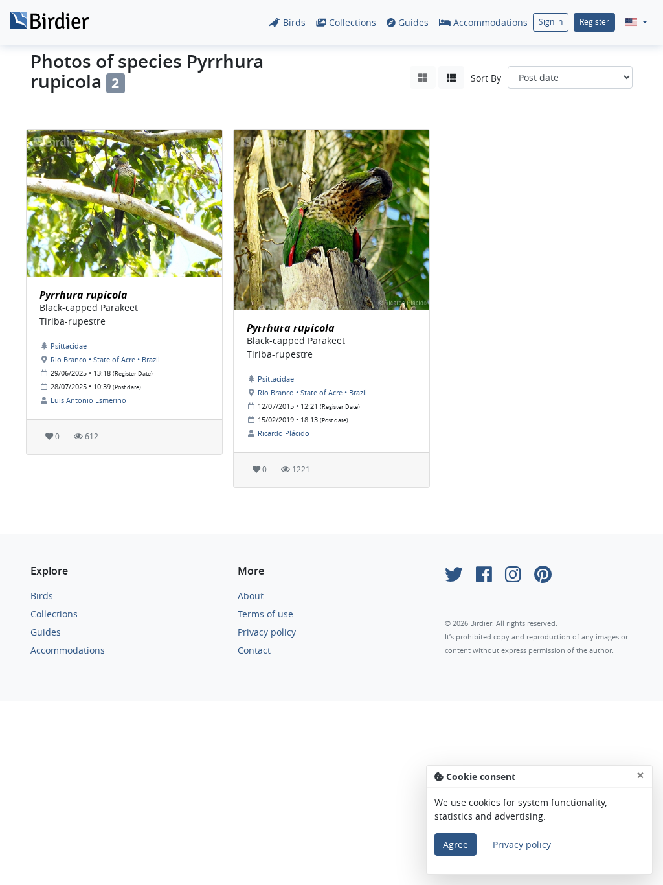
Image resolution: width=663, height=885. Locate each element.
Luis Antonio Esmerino (88, 400)
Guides (412, 22)
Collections (351, 22)
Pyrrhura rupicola (83, 295)
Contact (254, 650)
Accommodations (489, 22)
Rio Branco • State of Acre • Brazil (105, 359)
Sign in (551, 21)
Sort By (486, 78)
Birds (293, 22)
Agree (455, 844)
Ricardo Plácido (283, 433)
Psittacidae (69, 346)
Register (594, 21)
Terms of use (265, 614)
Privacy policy (267, 632)
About (251, 596)
